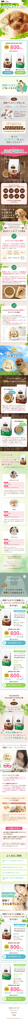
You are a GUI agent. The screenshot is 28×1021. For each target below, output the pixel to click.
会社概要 (14, 1015)
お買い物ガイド (14, 1012)
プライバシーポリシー (14, 1010)
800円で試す (8, 72)
